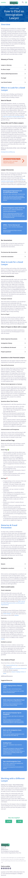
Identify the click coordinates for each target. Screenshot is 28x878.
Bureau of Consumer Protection (18, 668)
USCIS (2, 639)
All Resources (4, 849)
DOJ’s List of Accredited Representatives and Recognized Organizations (13, 603)
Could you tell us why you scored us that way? (14, 825)
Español (3, 2)
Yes (10, 821)
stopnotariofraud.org (11, 665)
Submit (14, 833)
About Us (3, 848)
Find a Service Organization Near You (11, 852)
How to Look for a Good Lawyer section (13, 116)
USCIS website (7, 613)
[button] (14, 65)
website (16, 615)
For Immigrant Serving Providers (10, 851)
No (20, 821)
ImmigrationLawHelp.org (8, 152)
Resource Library (14, 8)
